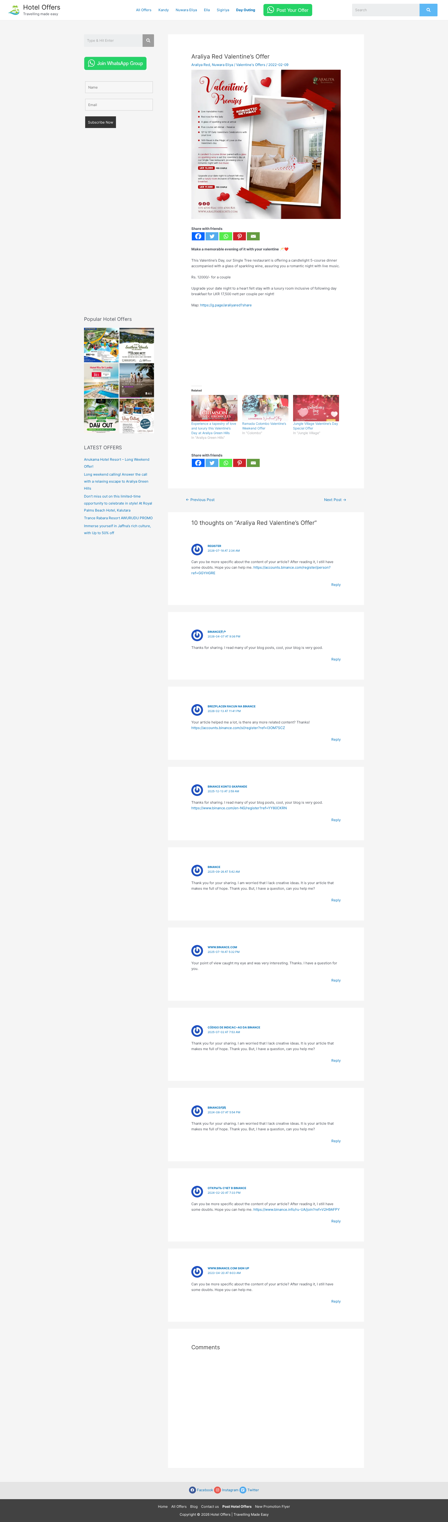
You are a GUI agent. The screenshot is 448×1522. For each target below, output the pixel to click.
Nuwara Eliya (186, 10)
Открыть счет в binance (227, 1188)
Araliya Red (200, 64)
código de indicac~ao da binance (234, 1027)
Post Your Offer (292, 10)
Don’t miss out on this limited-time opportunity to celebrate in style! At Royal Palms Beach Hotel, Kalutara (118, 503)
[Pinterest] (239, 236)
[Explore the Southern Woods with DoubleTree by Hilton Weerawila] (136, 345)
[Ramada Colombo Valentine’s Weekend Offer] (265, 408)
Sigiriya (223, 10)
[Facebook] (198, 236)
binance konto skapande (227, 786)
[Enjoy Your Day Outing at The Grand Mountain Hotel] (101, 345)
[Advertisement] (119, 229)
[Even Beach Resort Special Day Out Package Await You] (101, 416)
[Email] (253, 236)
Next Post (335, 500)
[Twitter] (212, 236)
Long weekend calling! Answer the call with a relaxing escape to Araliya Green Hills (116, 481)
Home (163, 1506)
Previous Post (200, 500)
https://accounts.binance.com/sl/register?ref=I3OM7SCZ (238, 728)
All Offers (143, 10)
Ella (207, 10)
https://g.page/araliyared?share (226, 305)
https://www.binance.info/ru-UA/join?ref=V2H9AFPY (296, 1209)
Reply (336, 584)
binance (214, 867)
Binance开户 (217, 631)
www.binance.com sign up (228, 1268)
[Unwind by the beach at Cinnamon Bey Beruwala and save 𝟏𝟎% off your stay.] (136, 380)
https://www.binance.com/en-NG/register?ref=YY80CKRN (239, 808)
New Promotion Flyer (272, 1506)
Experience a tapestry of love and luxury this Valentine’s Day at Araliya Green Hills (213, 428)
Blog (194, 1506)
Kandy (163, 10)
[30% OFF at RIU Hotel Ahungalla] (101, 380)
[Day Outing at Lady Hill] (136, 416)
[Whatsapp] (225, 236)
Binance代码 (217, 1107)
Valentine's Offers (250, 64)
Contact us (210, 1506)
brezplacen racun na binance (232, 706)
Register (214, 546)
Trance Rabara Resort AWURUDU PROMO (118, 518)
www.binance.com (222, 947)
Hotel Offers (41, 7)
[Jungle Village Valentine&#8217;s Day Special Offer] (316, 408)
